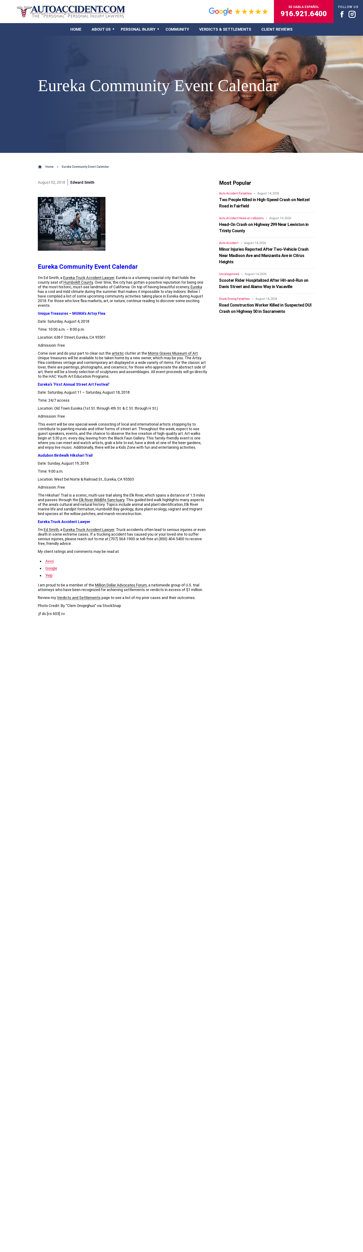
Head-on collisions (251, 218)
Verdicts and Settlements (79, 597)
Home (49, 166)
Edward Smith (82, 182)
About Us (101, 29)
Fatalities (245, 193)
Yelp (49, 575)
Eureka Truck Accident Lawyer (88, 277)
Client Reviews (277, 29)
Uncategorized (229, 274)
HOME (76, 29)
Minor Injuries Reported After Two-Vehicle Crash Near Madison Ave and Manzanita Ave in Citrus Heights (264, 255)
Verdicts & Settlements (225, 29)
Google (51, 568)
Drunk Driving (228, 298)
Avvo (49, 561)
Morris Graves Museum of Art (173, 353)
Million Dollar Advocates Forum (121, 585)
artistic (118, 353)
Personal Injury (138, 29)
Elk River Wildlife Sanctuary (101, 500)
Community (177, 29)
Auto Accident (228, 193)
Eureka (196, 287)
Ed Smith (51, 529)
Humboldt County (78, 282)
